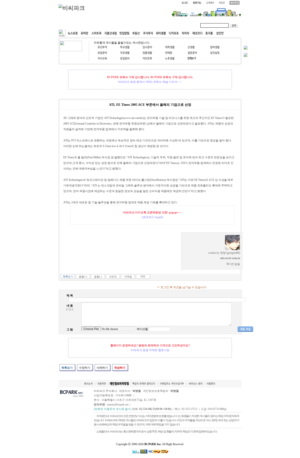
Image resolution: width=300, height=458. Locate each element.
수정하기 (84, 367)
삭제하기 (102, 367)
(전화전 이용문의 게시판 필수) (112, 409)
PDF (143, 276)
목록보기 (68, 276)
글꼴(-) (98, 276)
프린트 (113, 276)
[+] (68, 309)
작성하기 (119, 367)
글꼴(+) (83, 276)
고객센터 (148, 25)
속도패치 (89, 25)
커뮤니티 (69, 25)
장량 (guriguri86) (230, 252)
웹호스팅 (109, 25)
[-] (71, 309)
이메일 (128, 276)
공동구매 (129, 25)
